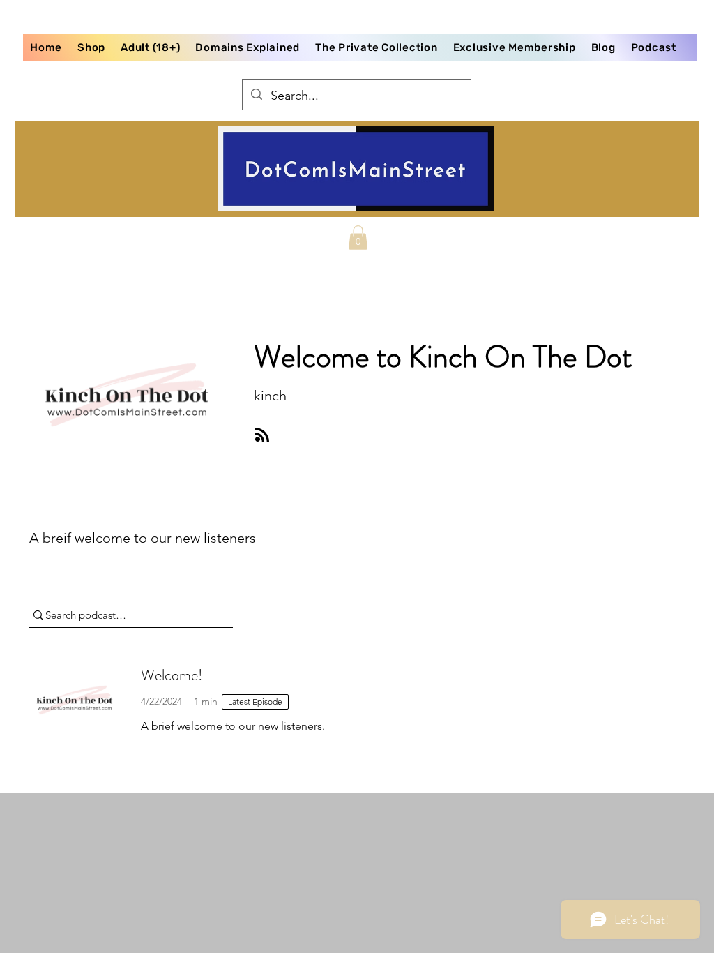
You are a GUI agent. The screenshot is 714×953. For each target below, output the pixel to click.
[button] (358, 237)
